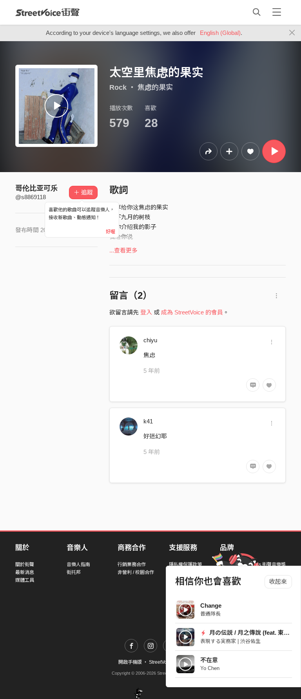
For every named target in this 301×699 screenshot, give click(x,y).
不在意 (209, 660)
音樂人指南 (78, 564)
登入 (146, 312)
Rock (118, 87)
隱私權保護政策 (185, 564)
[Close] (292, 33)
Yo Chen (209, 668)
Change (210, 605)
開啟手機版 (130, 662)
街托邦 (74, 572)
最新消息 (24, 572)
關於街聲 (24, 564)
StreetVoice (47, 12)
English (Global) (220, 32)
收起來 (278, 581)
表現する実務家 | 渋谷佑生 (230, 641)
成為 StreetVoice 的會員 (192, 312)
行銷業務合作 (132, 564)
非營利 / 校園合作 (136, 572)
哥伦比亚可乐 (36, 188)
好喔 (110, 231)
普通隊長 (210, 614)
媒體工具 (24, 580)
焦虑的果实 (155, 87)
